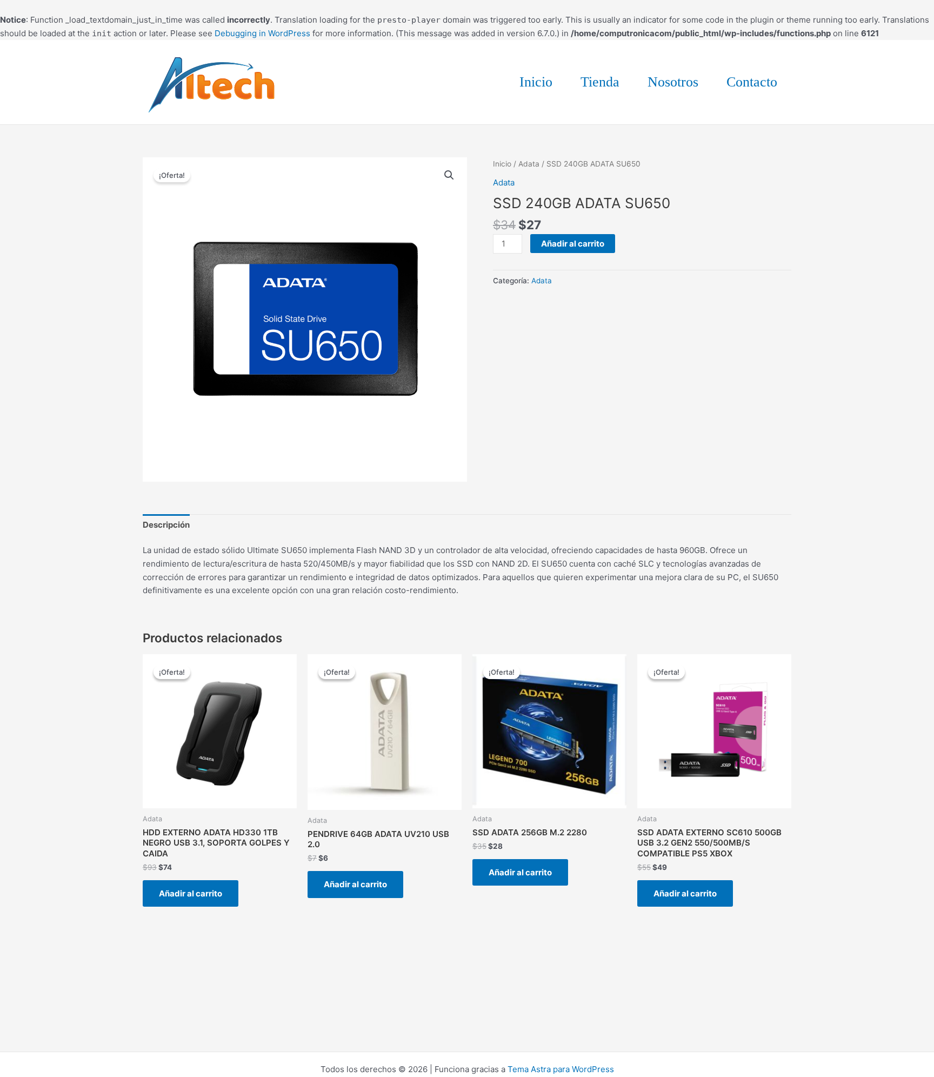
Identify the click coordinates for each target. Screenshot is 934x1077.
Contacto (751, 82)
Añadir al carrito (572, 243)
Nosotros (673, 82)
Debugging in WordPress (262, 33)
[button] (449, 175)
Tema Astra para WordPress (561, 1069)
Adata (528, 163)
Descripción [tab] (166, 525)
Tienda (600, 82)
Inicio (535, 82)
